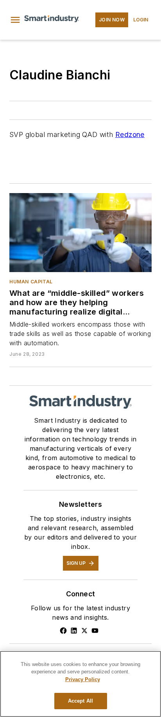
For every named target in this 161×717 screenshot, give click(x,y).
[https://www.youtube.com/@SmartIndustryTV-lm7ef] (95, 630)
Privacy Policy (82, 679)
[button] (15, 20)
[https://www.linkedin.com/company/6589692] (74, 630)
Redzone (130, 134)
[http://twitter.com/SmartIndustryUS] (84, 630)
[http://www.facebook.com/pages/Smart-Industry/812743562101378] (63, 630)
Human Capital (31, 282)
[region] (80, 684)
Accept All (80, 701)
